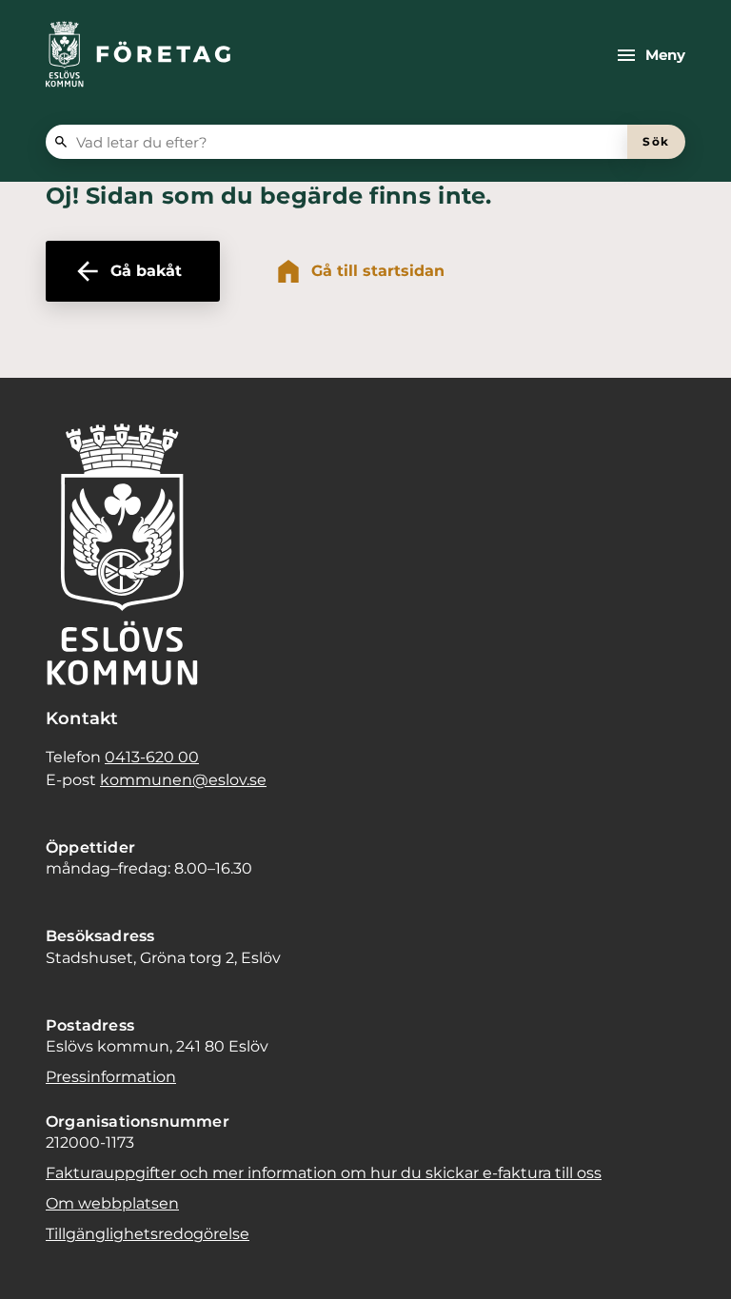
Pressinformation (111, 1077)
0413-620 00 (152, 757)
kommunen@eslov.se (183, 780)
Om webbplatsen (112, 1203)
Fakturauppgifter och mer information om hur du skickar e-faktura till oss (324, 1173)
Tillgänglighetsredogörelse (147, 1234)
